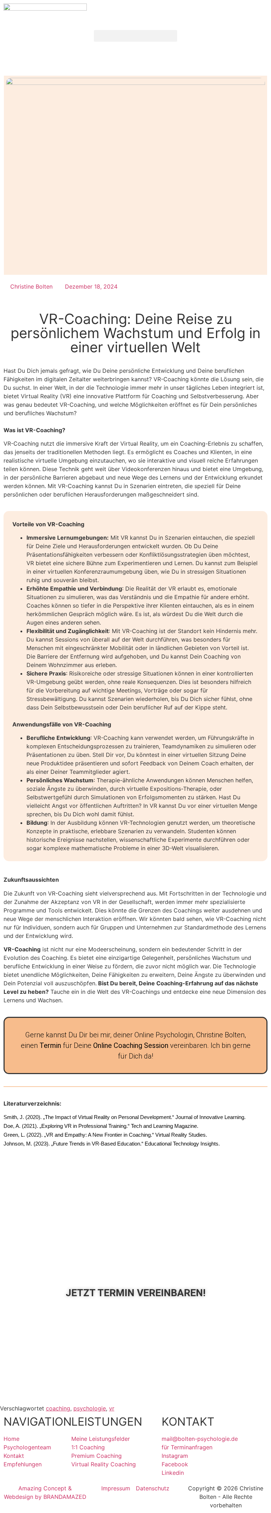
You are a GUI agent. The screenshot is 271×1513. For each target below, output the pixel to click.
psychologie (89, 1408)
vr (111, 1408)
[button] (135, 36)
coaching (58, 1408)
